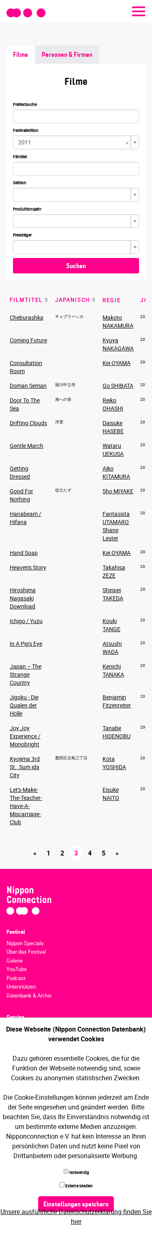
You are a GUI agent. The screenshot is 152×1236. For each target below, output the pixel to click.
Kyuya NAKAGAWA (118, 344)
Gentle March (26, 445)
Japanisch (72, 299)
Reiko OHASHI (113, 404)
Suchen (76, 266)
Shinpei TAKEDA (113, 594)
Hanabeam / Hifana (25, 518)
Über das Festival (26, 951)
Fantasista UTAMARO (116, 518)
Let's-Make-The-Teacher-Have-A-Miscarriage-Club (26, 806)
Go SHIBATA (118, 385)
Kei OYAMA (117, 363)
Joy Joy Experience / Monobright (25, 736)
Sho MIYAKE (118, 491)
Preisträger (22, 235)
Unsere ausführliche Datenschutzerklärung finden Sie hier (76, 1216)
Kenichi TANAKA (113, 670)
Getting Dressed (20, 472)
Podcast (16, 978)
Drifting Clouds (28, 423)
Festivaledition (26, 130)
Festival (15, 931)
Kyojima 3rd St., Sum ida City (25, 767)
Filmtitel (20, 156)
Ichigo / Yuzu (26, 621)
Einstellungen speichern (76, 1205)
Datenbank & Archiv (28, 995)
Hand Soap (24, 553)
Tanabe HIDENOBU (117, 732)
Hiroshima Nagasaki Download (23, 598)
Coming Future (28, 340)
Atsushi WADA (112, 648)
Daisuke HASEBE (113, 427)
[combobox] (76, 142)
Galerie (14, 960)
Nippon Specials (25, 943)
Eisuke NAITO (111, 794)
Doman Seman (28, 385)
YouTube (16, 969)
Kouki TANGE (111, 625)
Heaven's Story (28, 567)
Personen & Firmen (67, 55)
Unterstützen (21, 986)
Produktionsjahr (27, 209)
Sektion (19, 182)
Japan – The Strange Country (25, 674)
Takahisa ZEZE (114, 571)
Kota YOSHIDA (114, 763)
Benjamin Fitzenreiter (117, 701)
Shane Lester (110, 534)
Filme (20, 55)
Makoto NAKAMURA (118, 321)
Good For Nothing (21, 495)
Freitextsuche (25, 104)
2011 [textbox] (73, 142)
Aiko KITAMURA (116, 472)
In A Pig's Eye (26, 643)
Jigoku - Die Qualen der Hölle (24, 705)
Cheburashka (26, 317)
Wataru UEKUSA (113, 450)
